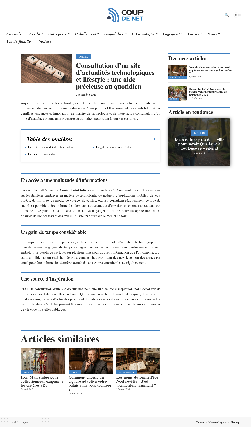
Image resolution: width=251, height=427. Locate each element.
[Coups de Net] (125, 15)
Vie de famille (127, 372)
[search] (226, 15)
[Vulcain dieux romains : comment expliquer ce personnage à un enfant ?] (177, 72)
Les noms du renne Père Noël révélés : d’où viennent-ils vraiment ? (137, 381)
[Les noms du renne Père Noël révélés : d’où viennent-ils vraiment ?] (138, 361)
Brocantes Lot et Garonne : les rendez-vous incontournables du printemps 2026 (208, 92)
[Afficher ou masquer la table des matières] (114, 139)
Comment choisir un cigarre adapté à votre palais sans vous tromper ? (90, 383)
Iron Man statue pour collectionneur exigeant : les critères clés (42, 381)
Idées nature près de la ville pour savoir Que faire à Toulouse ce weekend (199, 143)
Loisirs (83, 56)
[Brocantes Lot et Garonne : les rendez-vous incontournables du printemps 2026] (177, 93)
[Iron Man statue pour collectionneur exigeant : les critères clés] (43, 361)
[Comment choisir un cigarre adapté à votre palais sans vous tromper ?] (91, 361)
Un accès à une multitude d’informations (51, 147)
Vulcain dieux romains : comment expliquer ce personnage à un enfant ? (210, 70)
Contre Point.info (73, 190)
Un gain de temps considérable (114, 147)
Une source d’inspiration (42, 154)
